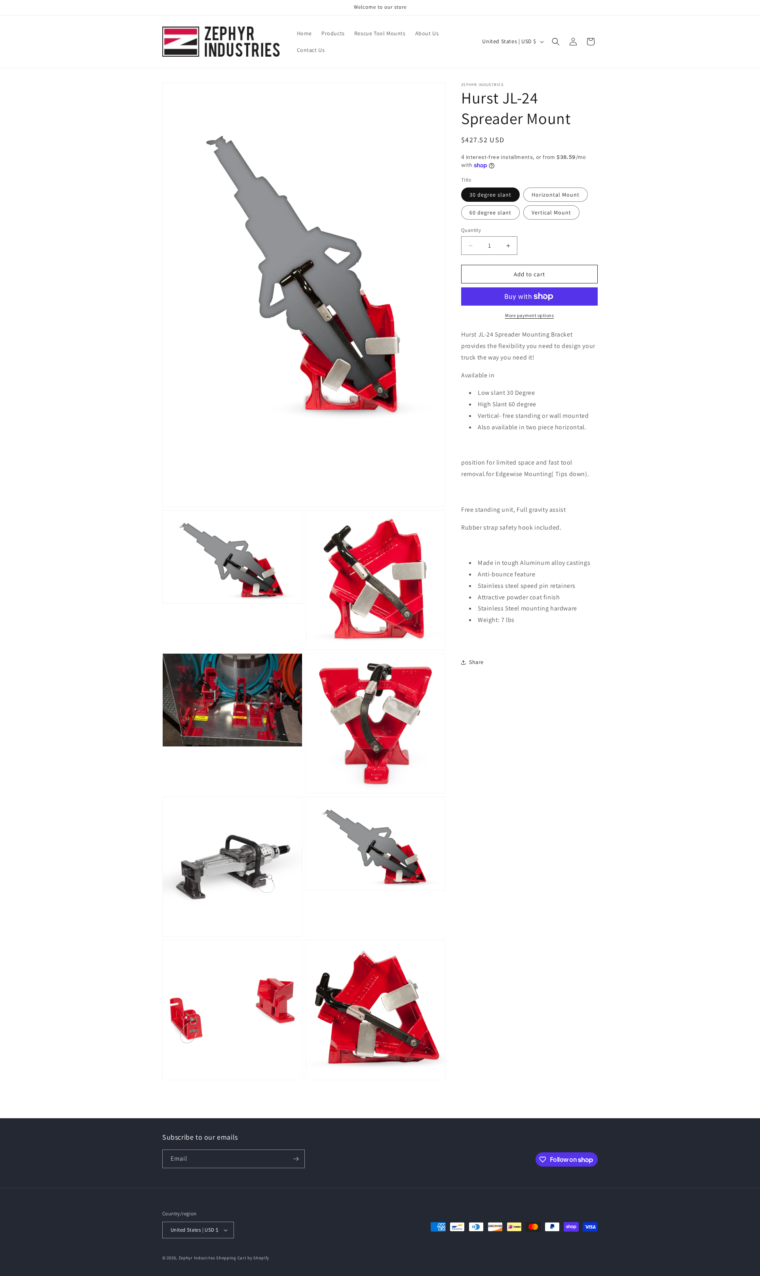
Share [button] (476, 662)
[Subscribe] (295, 1159)
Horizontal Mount (556, 194)
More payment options (529, 315)
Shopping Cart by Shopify (242, 1258)
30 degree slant (490, 194)
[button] (555, 41)
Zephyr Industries (197, 1258)
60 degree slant (490, 212)
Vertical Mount (551, 212)
